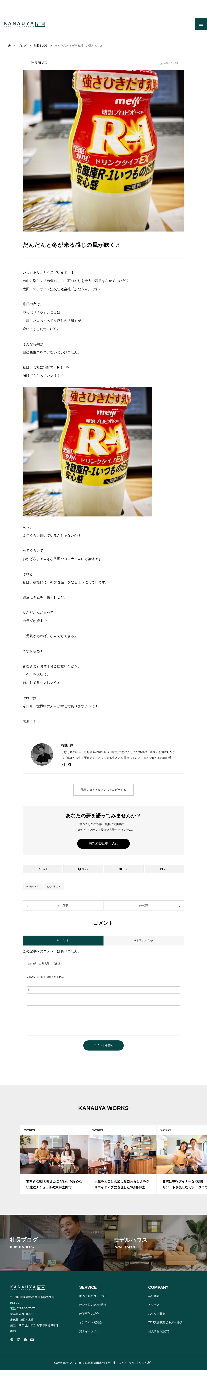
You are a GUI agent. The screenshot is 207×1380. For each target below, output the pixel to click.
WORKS (29, 1130)
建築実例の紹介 (89, 1313)
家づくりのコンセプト (93, 1296)
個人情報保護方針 (159, 1331)
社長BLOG (39, 63)
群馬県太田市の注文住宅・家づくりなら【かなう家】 (119, 1362)
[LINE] (12, 1340)
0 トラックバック (143, 940)
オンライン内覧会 (90, 1322)
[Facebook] (70, 764)
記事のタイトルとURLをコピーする (103, 789)
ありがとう (33, 886)
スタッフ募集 (156, 1313)
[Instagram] (63, 764)
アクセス (153, 1304)
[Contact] (32, 1340)
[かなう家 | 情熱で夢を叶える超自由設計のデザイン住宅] (24, 24)
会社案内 (153, 1296)
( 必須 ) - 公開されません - (46, 977)
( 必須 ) (44, 963)
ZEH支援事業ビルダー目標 (165, 1322)
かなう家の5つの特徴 (92, 1304)
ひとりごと (54, 886)
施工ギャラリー (89, 1331)
